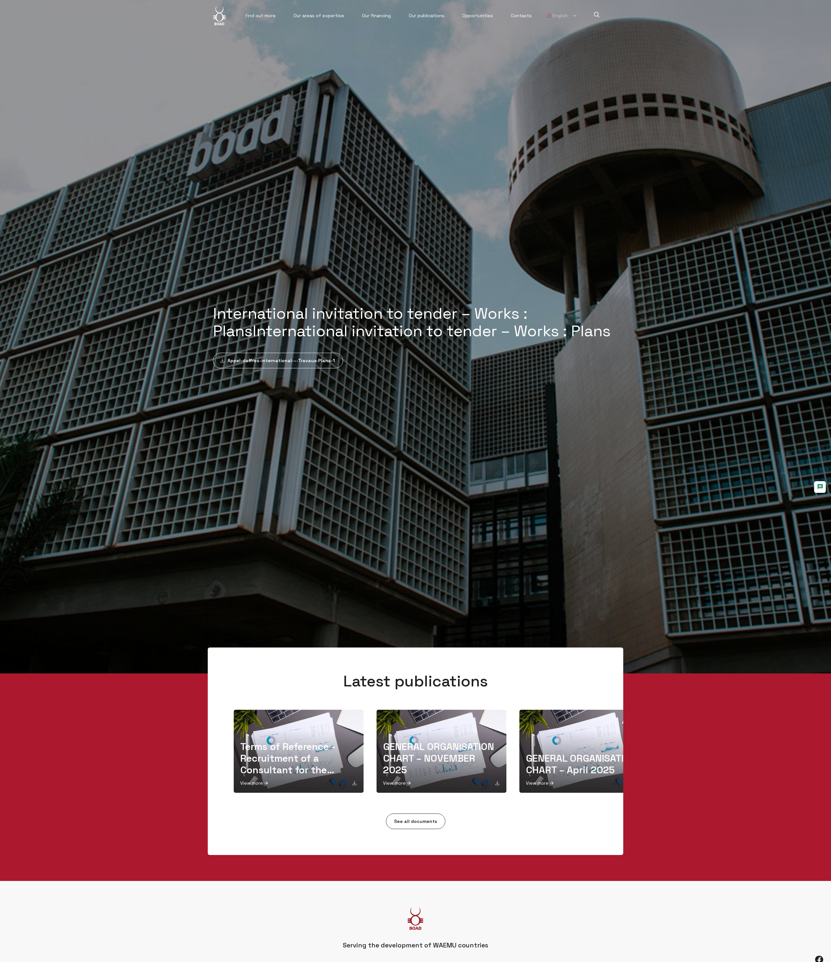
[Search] (596, 14)
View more (251, 783)
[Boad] (219, 15)
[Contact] (820, 487)
